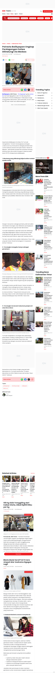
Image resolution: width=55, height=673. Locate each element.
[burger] (52, 14)
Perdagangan (22, 94)
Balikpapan (6, 94)
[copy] (32, 90)
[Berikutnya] (35, 458)
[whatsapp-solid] (22, 90)
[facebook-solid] (25, 90)
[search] (41, 11)
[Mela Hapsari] (3, 394)
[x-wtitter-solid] (29, 90)
